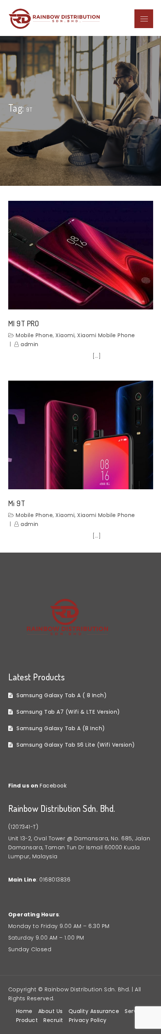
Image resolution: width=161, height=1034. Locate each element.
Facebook (53, 785)
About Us (50, 1011)
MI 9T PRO (23, 323)
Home (24, 1011)
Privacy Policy (88, 1020)
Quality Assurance (94, 1011)
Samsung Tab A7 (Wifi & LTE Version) (68, 712)
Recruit (53, 1020)
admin (30, 344)
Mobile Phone (34, 335)
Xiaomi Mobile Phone (106, 335)
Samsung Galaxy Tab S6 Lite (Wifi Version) (75, 745)
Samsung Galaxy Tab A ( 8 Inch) (61, 695)
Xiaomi (65, 335)
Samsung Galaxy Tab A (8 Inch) (60, 728)
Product (27, 1020)
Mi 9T (16, 503)
